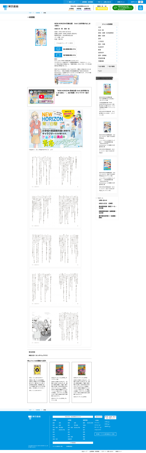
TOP (30, 13)
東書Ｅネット (121, 2)
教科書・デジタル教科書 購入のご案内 (105, 434)
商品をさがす (140, 8)
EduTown (97, 425)
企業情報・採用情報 (87, 2)
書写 (54, 425)
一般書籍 (37, 13)
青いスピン (97, 427)
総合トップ (72, 2)
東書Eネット (119, 451)
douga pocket (98, 429)
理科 (54, 432)
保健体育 (70, 439)
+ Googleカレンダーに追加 (64, 43)
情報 (84, 439)
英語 (60, 423)
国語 (54, 423)
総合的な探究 (90, 423)
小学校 (106, 421)
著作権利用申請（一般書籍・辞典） (108, 216)
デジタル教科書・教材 (58, 446)
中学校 (106, 424)
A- (139, 2)
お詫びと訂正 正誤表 (106, 203)
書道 (84, 436)
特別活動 (61, 427)
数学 (69, 429)
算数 (54, 429)
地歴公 (84, 425)
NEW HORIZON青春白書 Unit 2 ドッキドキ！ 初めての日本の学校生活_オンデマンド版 (107, 174)
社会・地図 (55, 427)
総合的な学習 (62, 429)
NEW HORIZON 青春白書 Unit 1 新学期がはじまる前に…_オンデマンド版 (107, 98)
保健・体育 (55, 439)
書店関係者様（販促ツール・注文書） (108, 207)
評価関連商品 (69, 446)
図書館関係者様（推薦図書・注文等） (108, 212)
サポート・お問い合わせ (104, 2)
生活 (54, 434)
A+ (142, 2)
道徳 (60, 425)
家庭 (54, 436)
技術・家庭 (70, 436)
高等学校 (107, 426)
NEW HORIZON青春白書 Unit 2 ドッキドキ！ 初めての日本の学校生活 (107, 136)
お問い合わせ (103, 200)
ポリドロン (97, 422)
